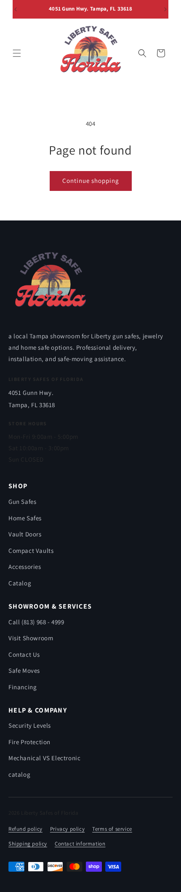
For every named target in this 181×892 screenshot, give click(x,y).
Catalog (19, 583)
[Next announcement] (165, 9)
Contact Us (24, 654)
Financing (22, 687)
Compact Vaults (30, 551)
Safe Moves (24, 670)
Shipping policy (27, 843)
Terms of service (112, 828)
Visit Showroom (30, 638)
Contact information (80, 843)
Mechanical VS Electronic (44, 758)
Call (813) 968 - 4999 (36, 622)
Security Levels (29, 725)
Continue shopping (90, 181)
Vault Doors (25, 534)
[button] (17, 53)
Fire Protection (29, 742)
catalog (19, 774)
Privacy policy (67, 828)
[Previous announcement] (15, 9)
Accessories (24, 567)
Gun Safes (22, 502)
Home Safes (25, 518)
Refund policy (25, 828)
